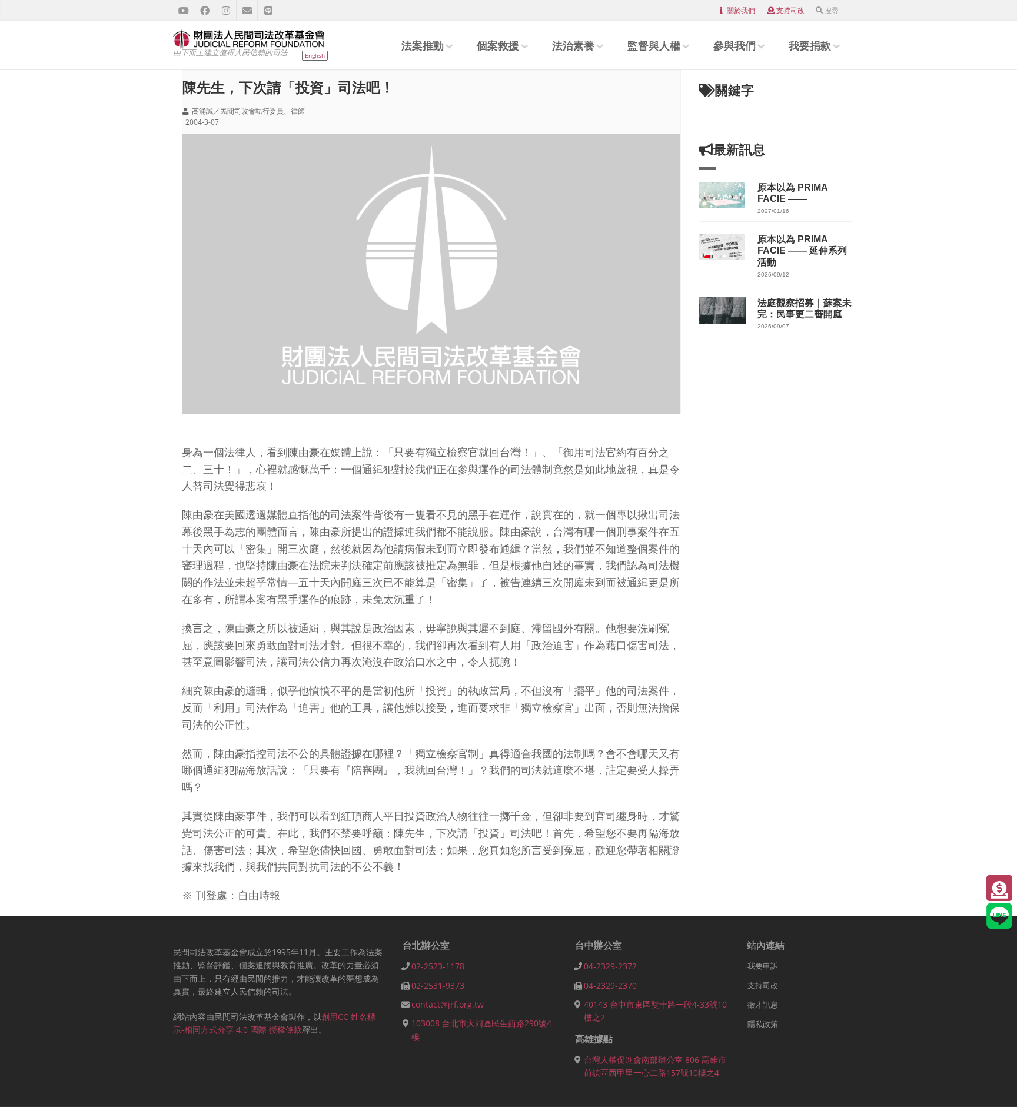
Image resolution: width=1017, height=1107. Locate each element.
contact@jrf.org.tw (447, 1004)
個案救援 (498, 45)
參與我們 (734, 45)
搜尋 (832, 10)
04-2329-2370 (610, 985)
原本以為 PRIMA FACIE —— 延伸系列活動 (802, 250)
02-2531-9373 (437, 985)
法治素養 (573, 45)
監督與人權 (653, 45)
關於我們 (741, 10)
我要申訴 (762, 965)
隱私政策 (762, 1024)
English (315, 55)
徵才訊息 (762, 1004)
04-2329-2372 (610, 966)
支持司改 (790, 10)
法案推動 (422, 45)
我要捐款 (810, 45)
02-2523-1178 (437, 966)
